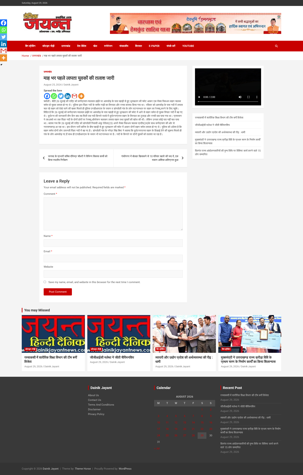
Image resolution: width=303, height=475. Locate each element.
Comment (50, 193)
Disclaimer (94, 409)
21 (193, 429)
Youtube (188, 46)
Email (48, 251)
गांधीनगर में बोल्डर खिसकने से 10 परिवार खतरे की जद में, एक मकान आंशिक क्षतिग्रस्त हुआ (149, 158)
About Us (93, 395)
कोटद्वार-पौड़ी (48, 46)
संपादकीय (123, 46)
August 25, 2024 (53, 84)
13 (184, 422)
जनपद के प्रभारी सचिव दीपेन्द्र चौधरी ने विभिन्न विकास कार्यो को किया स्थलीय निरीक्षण (77, 158)
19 (175, 429)
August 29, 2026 (33, 366)
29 (202, 435)
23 (210, 429)
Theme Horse (83, 468)
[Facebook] (47, 96)
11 (167, 422)
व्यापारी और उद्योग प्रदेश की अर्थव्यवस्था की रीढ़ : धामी (220, 132)
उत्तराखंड (65, 46)
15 (202, 422)
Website (48, 266)
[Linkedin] (68, 96)
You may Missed (37, 310)
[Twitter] (61, 96)
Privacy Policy (96, 414)
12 (175, 422)
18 (167, 429)
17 (158, 429)
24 (158, 435)
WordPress (125, 468)
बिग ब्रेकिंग (30, 46)
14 (193, 422)
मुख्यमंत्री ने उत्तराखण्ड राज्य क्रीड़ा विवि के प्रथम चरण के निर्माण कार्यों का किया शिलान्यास (248, 359)
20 (184, 429)
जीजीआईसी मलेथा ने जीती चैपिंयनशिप (212, 125)
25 (167, 435)
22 (202, 429)
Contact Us (94, 400)
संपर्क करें (171, 46)
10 (158, 422)
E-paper (154, 46)
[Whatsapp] (54, 96)
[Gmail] (74, 96)
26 (175, 435)
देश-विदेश (81, 46)
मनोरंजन (108, 46)
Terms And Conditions (101, 404)
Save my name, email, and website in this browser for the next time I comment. (94, 282)
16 (210, 422)
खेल (95, 46)
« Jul (157, 448)
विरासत (138, 46)
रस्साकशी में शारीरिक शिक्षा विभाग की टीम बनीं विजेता (219, 117)
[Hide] (1, 64)
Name (48, 236)
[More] (81, 96)
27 (184, 435)
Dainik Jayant (71, 84)
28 (193, 435)
